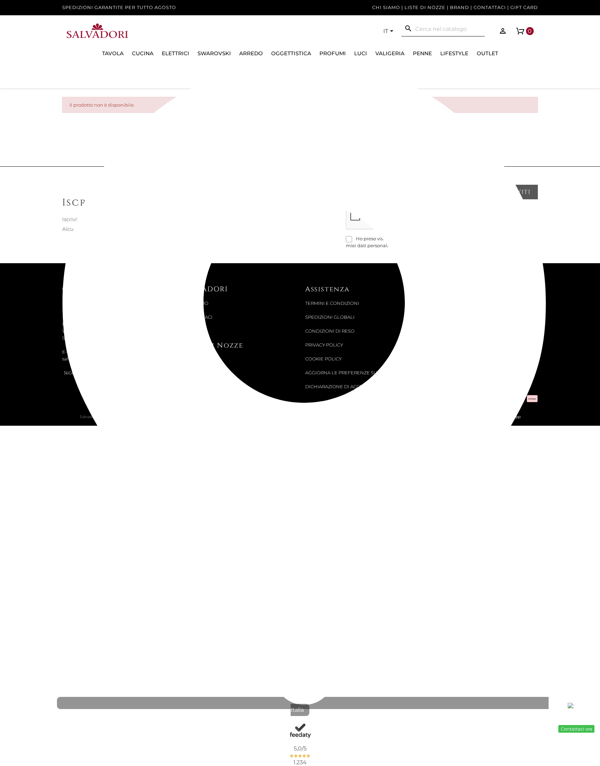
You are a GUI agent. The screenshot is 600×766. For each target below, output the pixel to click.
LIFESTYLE (454, 53)
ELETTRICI (175, 53)
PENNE (422, 53)
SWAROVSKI (214, 53)
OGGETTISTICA (291, 53)
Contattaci (490, 7)
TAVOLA (113, 53)
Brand (459, 7)
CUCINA (142, 53)
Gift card (524, 7)
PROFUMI (332, 53)
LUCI (360, 53)
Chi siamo (386, 7)
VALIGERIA (390, 53)
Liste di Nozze (425, 7)
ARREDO (251, 53)
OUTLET (487, 53)
